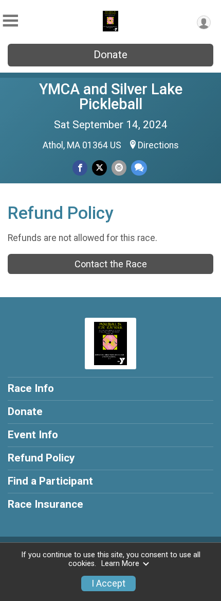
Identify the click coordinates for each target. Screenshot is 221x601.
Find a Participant (50, 481)
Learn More (120, 563)
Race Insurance (45, 504)
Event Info (33, 434)
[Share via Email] (119, 167)
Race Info (31, 388)
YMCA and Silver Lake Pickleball (110, 96)
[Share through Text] (139, 167)
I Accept (108, 583)
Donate (110, 54)
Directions (158, 145)
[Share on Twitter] (99, 167)
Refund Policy (41, 458)
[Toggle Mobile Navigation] (10, 20)
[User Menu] (204, 22)
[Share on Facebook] (79, 167)
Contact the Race (111, 264)
